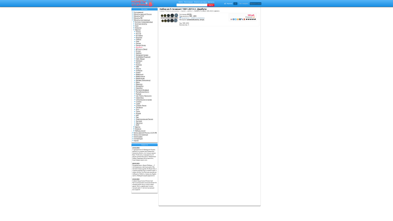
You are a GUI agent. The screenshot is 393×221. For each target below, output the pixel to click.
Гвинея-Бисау (141, 45)
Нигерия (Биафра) (142, 90)
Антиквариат (138, 12)
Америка (138, 28)
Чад (137, 117)
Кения (138, 63)
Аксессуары (138, 137)
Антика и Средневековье (144, 22)
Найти (211, 5)
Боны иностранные (141, 135)
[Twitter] (236, 19)
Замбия (138, 53)
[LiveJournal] (242, 19)
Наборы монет (140, 131)
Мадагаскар (140, 78)
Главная (162, 11)
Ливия (138, 72)
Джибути (189, 11)
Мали (138, 82)
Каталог (145, 9)
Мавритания (140, 76)
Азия (136, 26)
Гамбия (138, 39)
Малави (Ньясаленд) (143, 80)
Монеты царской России (143, 14)
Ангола (138, 33)
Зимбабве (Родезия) (143, 57)
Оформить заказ (255, 3)
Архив (136, 140)
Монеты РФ (138, 18)
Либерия (139, 70)
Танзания (139, 107)
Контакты (211, 2)
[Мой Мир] (240, 19)
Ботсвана (139, 35)
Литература (138, 138)
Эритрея (139, 121)
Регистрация (188, 2)
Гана (137, 41)
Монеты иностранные (142, 20)
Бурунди (139, 37)
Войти (181, 2)
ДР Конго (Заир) (141, 49)
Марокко (139, 84)
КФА (137, 67)
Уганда (138, 113)
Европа (137, 127)
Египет (138, 51)
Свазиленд (140, 98)
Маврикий (139, 74)
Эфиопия (139, 123)
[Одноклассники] (238, 19)
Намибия (139, 88)
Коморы (139, 65)
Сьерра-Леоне (141, 105)
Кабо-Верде (140, 59)
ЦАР (137, 115)
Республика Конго (142, 92)
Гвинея (138, 43)
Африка (138, 30)
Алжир (138, 32)
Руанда (138, 94)
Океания (138, 129)
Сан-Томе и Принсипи (144, 96)
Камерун (139, 61)
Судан (138, 103)
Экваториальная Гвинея (144, 119)
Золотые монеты (141, 24)
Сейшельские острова (144, 100)
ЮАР (137, 125)
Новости (144, 145)
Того (137, 109)
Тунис (138, 111)
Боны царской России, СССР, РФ (145, 133)
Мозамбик (139, 86)
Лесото (138, 68)
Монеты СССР (139, 16)
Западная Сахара (142, 55)
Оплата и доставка (200, 2)
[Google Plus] (244, 19)
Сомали (138, 102)
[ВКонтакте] (234, 19)
